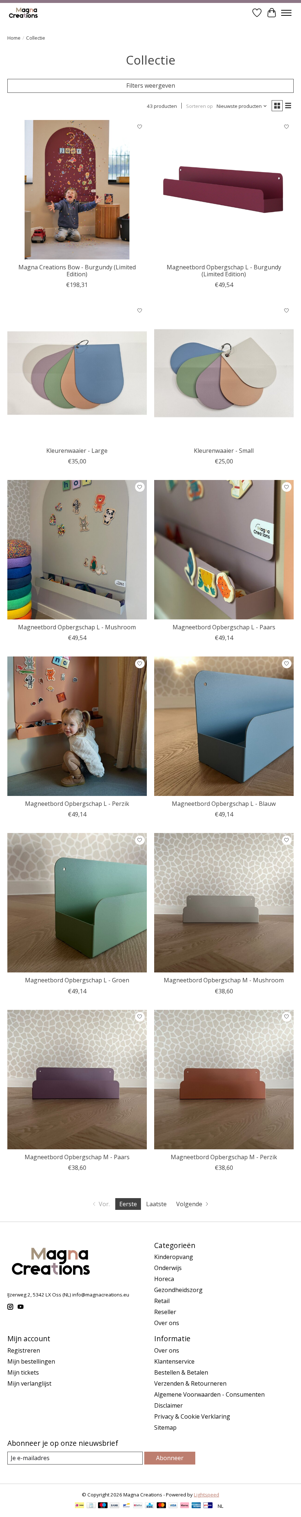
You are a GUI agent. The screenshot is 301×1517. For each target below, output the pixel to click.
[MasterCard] (161, 1506)
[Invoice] (91, 1506)
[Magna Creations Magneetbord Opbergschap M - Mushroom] (224, 902)
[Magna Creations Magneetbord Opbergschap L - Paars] (224, 549)
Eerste (128, 1204)
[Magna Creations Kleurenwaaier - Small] (224, 373)
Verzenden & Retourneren (190, 1383)
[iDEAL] (79, 1506)
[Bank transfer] (114, 1506)
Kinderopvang (173, 1257)
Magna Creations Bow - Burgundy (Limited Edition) (77, 270)
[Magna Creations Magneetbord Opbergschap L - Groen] (77, 902)
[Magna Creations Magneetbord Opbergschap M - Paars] (77, 1079)
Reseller (165, 1312)
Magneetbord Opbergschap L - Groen (77, 980)
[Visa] (173, 1506)
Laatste (156, 1204)
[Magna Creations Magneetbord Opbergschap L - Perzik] (77, 726)
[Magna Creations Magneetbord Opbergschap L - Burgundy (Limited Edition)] (224, 189)
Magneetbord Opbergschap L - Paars (224, 627)
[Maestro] (103, 1506)
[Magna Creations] (23, 12)
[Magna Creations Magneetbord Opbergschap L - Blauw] (224, 726)
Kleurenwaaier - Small (224, 451)
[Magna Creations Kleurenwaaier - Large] (77, 373)
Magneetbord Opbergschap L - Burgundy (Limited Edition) (224, 270)
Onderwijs (168, 1268)
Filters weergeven (150, 85)
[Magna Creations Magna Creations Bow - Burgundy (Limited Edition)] (77, 189)
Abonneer (170, 1458)
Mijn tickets (23, 1372)
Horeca (164, 1279)
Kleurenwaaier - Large (77, 451)
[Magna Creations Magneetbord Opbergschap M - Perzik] (224, 1079)
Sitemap (165, 1427)
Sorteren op (199, 106)
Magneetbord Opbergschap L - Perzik (77, 804)
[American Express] (196, 1506)
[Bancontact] (126, 1506)
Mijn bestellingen (31, 1361)
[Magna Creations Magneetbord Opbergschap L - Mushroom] (77, 549)
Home (14, 37)
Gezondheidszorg (178, 1290)
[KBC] (149, 1506)
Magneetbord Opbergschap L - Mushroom (77, 627)
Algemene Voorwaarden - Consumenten (209, 1394)
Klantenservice (174, 1361)
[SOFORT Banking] (184, 1506)
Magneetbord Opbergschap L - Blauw (224, 804)
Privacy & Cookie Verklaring (192, 1416)
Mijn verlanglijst (29, 1383)
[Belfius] (137, 1506)
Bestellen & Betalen (181, 1372)
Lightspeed (206, 1494)
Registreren (23, 1350)
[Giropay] (208, 1506)
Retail (162, 1301)
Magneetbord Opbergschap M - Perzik (224, 1157)
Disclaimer (168, 1405)
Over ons (166, 1323)
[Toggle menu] (286, 13)
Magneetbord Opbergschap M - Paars (77, 1157)
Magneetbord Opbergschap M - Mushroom (224, 980)
